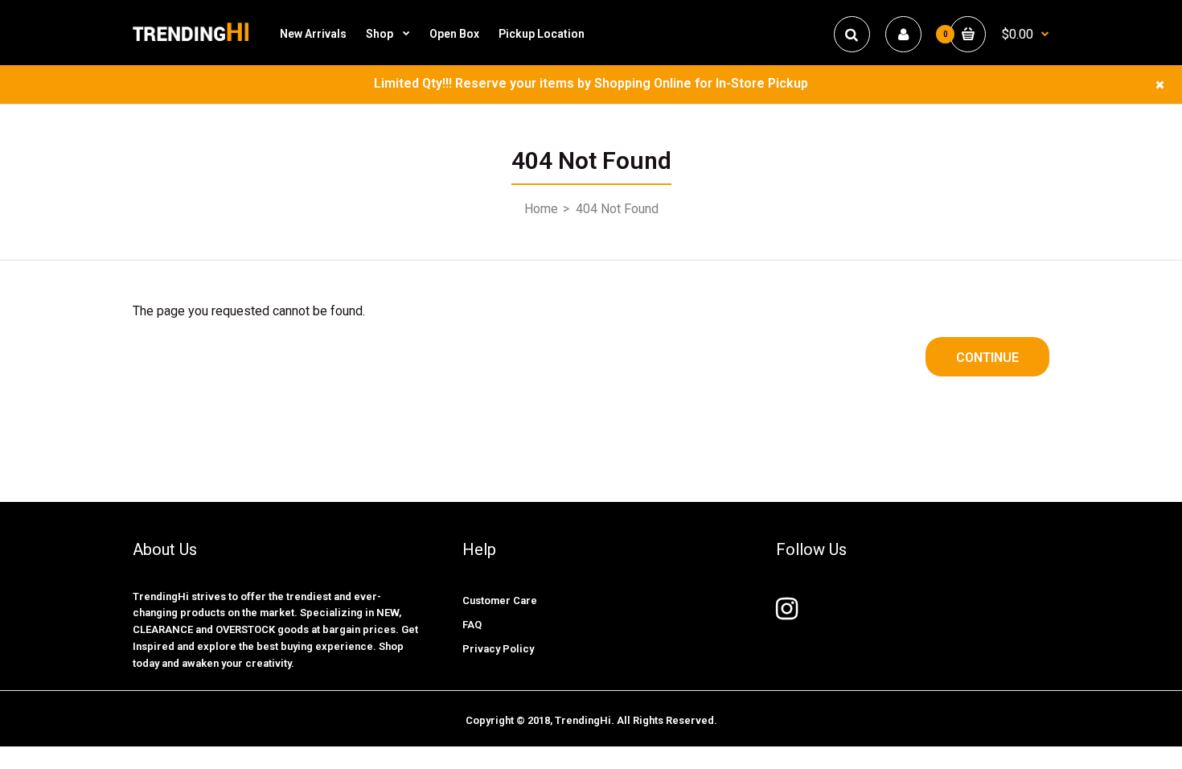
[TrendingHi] (190, 39)
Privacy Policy (498, 649)
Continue (987, 357)
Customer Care (499, 600)
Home (541, 208)
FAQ (472, 625)
